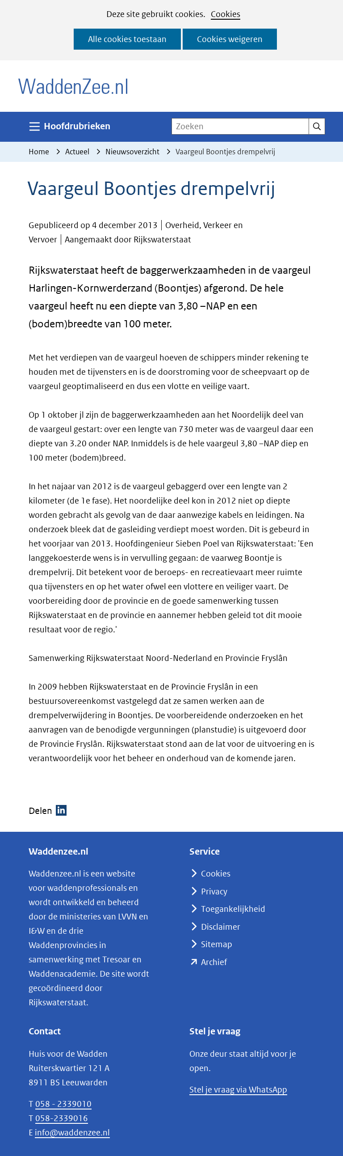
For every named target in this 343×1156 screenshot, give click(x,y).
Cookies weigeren (230, 39)
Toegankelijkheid (233, 909)
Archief (214, 962)
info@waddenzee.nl (72, 1132)
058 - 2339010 (63, 1104)
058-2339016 (61, 1118)
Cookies (225, 14)
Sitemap (216, 944)
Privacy (214, 891)
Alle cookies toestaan (127, 39)
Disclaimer (220, 927)
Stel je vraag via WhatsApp (238, 1089)
